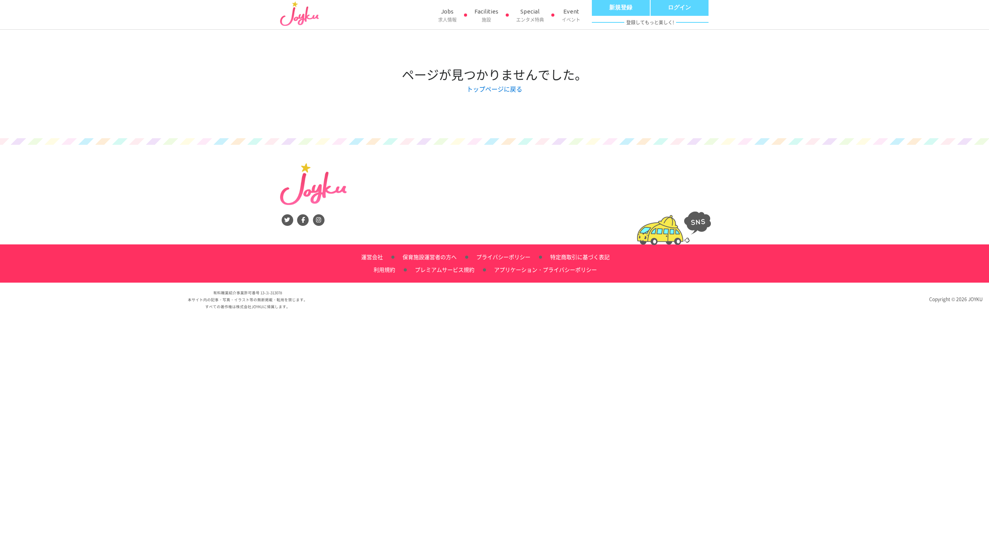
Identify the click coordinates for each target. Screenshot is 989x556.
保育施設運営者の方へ (430, 257)
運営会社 (372, 257)
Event (571, 15)
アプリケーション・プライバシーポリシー (545, 269)
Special (530, 15)
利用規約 (384, 269)
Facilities (486, 15)
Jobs (447, 15)
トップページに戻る (494, 88)
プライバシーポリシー (503, 257)
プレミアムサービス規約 (444, 269)
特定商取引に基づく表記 (580, 257)
